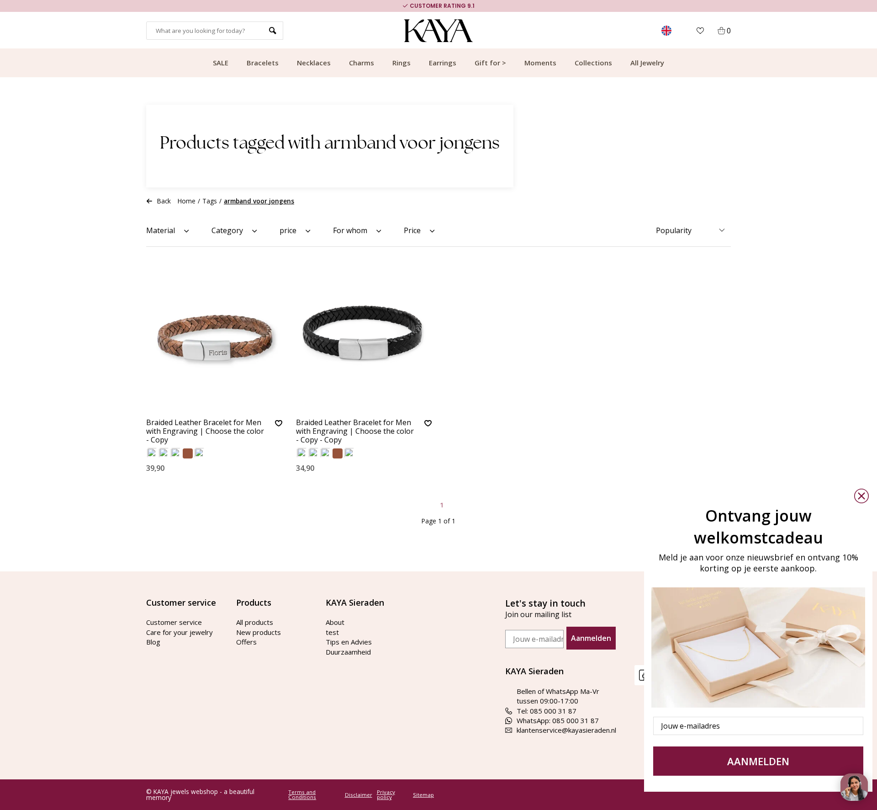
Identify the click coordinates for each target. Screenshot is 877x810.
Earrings (442, 62)
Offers (246, 641)
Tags (209, 201)
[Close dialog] (861, 496)
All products (254, 622)
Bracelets (263, 62)
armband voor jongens (259, 201)
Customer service (174, 622)
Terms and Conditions (302, 794)
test (332, 632)
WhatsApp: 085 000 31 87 (558, 720)
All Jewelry (647, 62)
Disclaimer (358, 795)
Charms (361, 62)
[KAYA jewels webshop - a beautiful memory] (439, 30)
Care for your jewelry (179, 632)
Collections (593, 62)
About (335, 622)
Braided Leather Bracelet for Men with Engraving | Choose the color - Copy (205, 431)
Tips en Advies (349, 641)
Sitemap (423, 795)
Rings (401, 62)
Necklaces (314, 62)
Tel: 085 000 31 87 (546, 710)
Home (186, 201)
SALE (220, 62)
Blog (153, 641)
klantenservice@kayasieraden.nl (566, 730)
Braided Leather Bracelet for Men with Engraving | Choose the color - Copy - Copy (355, 431)
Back (164, 201)
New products (258, 632)
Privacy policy (386, 794)
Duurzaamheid (348, 651)
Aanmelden (591, 638)
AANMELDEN (758, 761)
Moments (540, 62)
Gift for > (490, 62)
